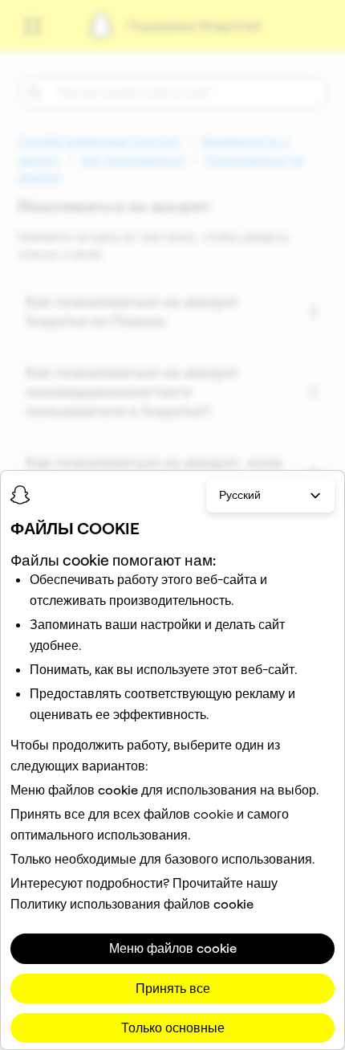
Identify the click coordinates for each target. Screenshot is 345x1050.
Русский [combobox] (240, 495)
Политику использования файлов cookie (132, 904)
